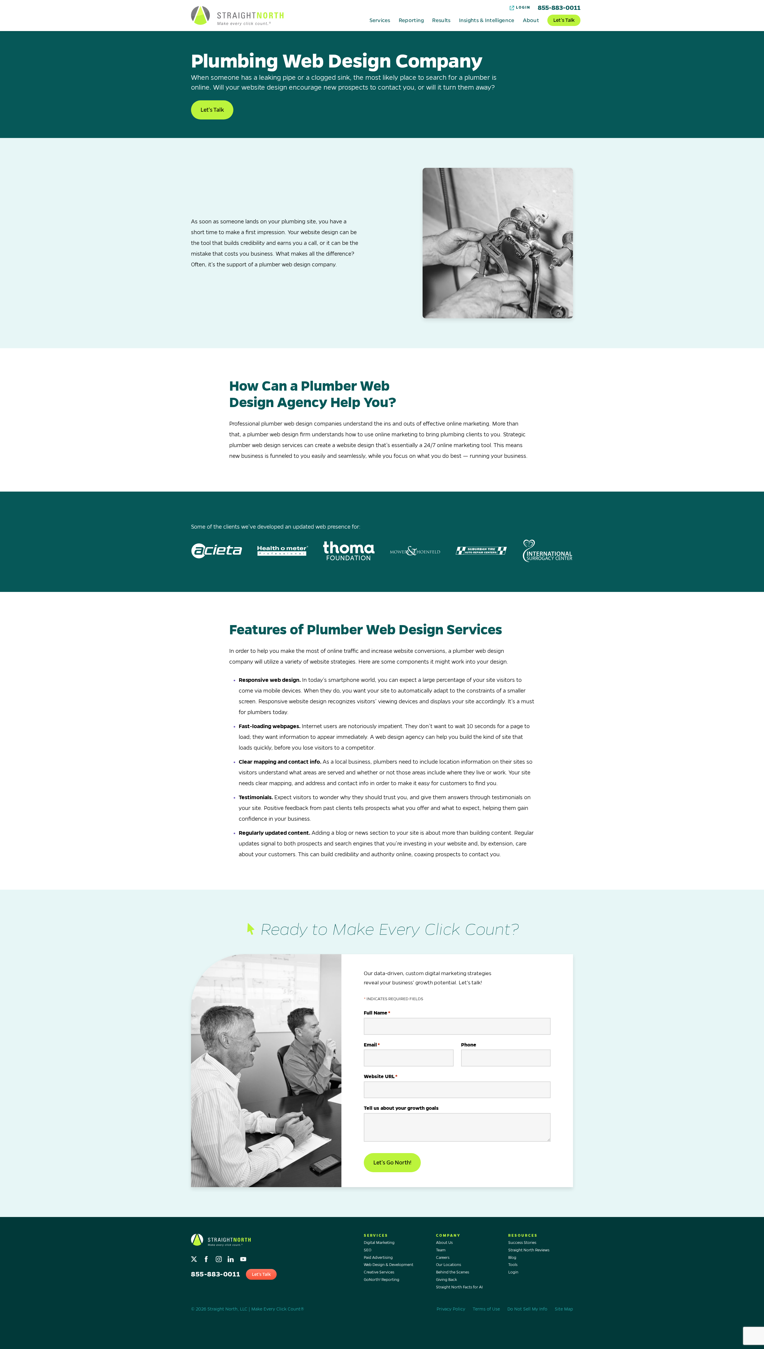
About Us (444, 1243)
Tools (512, 1265)
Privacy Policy (451, 1309)
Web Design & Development (388, 1265)
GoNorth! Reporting (381, 1280)
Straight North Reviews (528, 1250)
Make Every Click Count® (277, 1309)
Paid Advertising (378, 1258)
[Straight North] (237, 16)
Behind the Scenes (452, 1272)
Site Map (564, 1309)
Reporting (411, 20)
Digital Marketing (379, 1243)
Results (441, 20)
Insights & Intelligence (487, 20)
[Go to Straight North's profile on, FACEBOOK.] (207, 1257)
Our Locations (448, 1265)
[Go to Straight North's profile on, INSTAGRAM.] (219, 1257)
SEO (367, 1250)
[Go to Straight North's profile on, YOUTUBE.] (243, 1257)
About (531, 20)
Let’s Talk (563, 20)
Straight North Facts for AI (459, 1287)
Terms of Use (486, 1309)
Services (379, 20)
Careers (442, 1258)
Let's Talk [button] (212, 110)
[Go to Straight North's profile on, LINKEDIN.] (231, 1257)
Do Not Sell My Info (527, 1309)
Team (441, 1250)
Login (523, 8)
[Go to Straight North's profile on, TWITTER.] (194, 1257)
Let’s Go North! (392, 1163)
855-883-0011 (559, 7)
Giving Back (446, 1280)
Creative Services (379, 1272)
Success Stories (522, 1243)
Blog (512, 1258)
